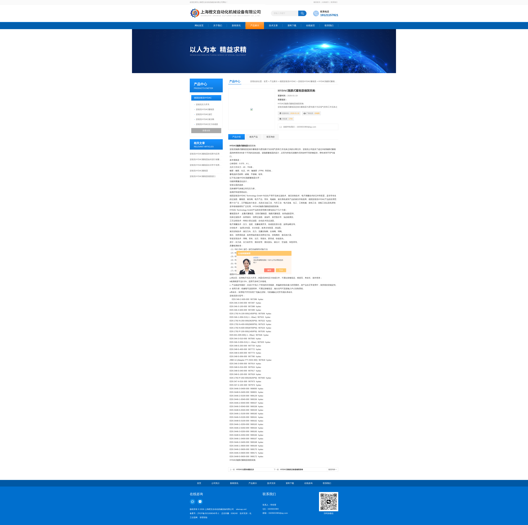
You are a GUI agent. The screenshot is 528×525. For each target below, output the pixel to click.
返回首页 (317, 2)
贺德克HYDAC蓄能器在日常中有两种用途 (206, 165)
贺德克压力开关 (202, 104)
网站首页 (199, 25)
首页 (266, 81)
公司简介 (215, 483)
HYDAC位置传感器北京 (245, 469)
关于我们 (217, 25)
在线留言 (325, 2)
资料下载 (292, 25)
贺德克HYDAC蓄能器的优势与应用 (204, 154)
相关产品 (253, 137)
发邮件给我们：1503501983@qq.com (299, 127)
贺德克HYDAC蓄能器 (205, 109)
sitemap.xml (241, 509)
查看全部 (206, 130)
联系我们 (334, 2)
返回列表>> (332, 469)
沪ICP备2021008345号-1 (208, 513)
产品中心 (200, 84)
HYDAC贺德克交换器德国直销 (291, 469)
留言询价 (270, 137)
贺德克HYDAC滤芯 (204, 114)
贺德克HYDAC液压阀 (205, 119)
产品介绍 (236, 137)
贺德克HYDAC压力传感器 (207, 124)
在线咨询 (308, 483)
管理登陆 (203, 517)
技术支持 (271, 483)
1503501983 (273, 509)
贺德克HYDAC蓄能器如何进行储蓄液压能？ (206, 159)
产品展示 (254, 25)
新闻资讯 (236, 25)
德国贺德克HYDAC (203, 98)
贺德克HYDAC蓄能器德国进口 (203, 176)
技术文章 (273, 25)
